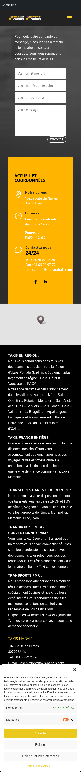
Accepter (40, 733)
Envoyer (57, 139)
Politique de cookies (38, 766)
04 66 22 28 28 (44, 259)
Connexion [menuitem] (9, 4)
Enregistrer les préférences (40, 756)
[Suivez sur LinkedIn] (45, 281)
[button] (75, 669)
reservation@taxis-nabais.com (41, 663)
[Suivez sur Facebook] (35, 281)
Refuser (40, 744)
